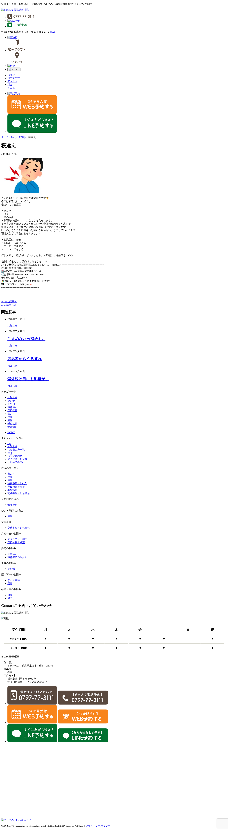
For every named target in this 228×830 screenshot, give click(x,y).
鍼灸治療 (12, 423)
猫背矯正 (12, 407)
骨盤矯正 (12, 426)
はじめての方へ (16, 462)
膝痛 (9, 420)
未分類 (11, 404)
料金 (9, 84)
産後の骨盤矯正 (16, 486)
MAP (52, 31)
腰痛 (9, 417)
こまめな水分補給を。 (26, 339)
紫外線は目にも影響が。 (28, 379)
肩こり (11, 413)
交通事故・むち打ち (18, 493)
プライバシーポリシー (98, 825)
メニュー (12, 87)
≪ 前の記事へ (9, 301)
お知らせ (12, 325)
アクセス (12, 81)
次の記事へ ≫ (9, 304)
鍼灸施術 (12, 490)
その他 (11, 400)
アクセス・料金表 (17, 459)
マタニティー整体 (17, 539)
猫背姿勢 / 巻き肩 (17, 483)
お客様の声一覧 (16, 449)
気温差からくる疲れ (24, 359)
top (9, 443)
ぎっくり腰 (13, 580)
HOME (11, 75)
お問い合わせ (14, 455)
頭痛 (9, 595)
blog (9, 452)
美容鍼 (11, 568)
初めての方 (13, 78)
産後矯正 (12, 410)
